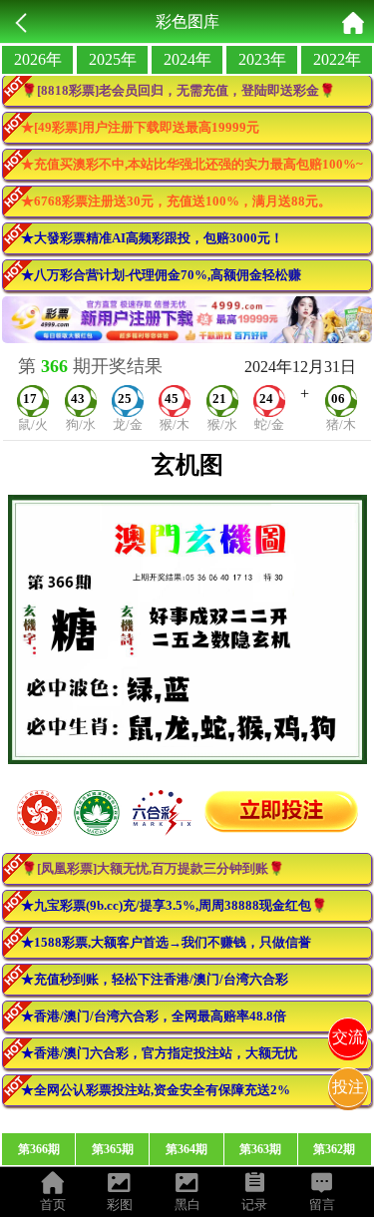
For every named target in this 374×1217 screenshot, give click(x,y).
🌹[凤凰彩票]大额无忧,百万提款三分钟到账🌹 (152, 868)
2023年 (262, 59)
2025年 (113, 59)
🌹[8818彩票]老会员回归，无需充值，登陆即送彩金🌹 (178, 90)
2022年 (337, 59)
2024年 (187, 59)
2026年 (38, 59)
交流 (348, 1036)
